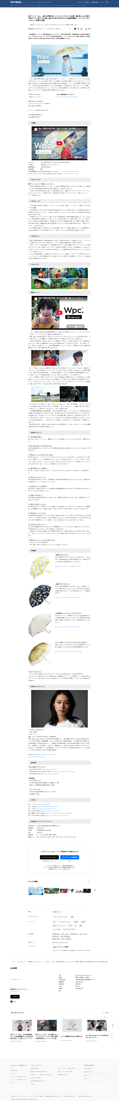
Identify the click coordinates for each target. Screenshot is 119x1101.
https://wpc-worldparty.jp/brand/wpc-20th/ (67, 96)
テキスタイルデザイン (69, 929)
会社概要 (13, 1096)
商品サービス (57, 912)
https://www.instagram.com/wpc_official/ (48, 806)
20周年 (83, 922)
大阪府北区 (55, 936)
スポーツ (84, 5)
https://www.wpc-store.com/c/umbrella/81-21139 (67, 626)
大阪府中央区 (56, 938)
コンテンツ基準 (33, 1096)
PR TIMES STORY (34, 1068)
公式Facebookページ (89, 1068)
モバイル (25, 5)
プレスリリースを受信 (83, 2)
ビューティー (45, 5)
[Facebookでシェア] (78, 28)
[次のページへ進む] (95, 890)
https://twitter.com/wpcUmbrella (42, 804)
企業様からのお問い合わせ (69, 1096)
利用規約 (41, 1096)
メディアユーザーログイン (49, 857)
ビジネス (72, 5)
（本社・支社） (65, 934)
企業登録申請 (94, 2)
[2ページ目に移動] (105, 1017)
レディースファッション (60, 917)
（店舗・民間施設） (65, 936)
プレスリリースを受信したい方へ (18, 1076)
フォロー (15, 996)
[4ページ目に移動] (90, 881)
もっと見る (106, 1012)
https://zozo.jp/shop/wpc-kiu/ (51, 773)
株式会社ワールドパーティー (35, 961)
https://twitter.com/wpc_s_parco (52, 811)
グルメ (79, 5)
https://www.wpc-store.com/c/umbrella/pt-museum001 (68, 651)
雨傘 (80, 925)
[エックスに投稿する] (75, 28)
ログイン (102, 2)
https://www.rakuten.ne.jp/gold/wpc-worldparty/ (63, 771)
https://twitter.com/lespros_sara (38, 756)
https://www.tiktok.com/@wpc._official (46, 808)
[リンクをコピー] (89, 28)
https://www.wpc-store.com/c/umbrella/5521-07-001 (68, 566)
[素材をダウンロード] (86, 28)
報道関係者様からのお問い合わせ (53, 1096)
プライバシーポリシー (22, 1096)
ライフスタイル (64, 5)
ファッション (54, 5)
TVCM (70, 925)
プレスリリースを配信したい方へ (18, 1079)
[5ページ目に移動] (108, 1017)
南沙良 (76, 922)
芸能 (72, 917)
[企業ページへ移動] (15, 980)
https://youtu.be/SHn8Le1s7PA (70, 171)
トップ (13, 961)
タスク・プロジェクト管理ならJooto (66, 1068)
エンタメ (37, 5)
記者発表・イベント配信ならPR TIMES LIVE (40, 1074)
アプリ (32, 5)
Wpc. (54, 922)
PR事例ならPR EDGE (63, 1074)
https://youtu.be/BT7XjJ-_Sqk (71, 173)
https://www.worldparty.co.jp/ (60, 942)
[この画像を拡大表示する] (35, 891)
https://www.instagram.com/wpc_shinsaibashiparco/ (59, 813)
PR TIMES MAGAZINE (35, 1078)
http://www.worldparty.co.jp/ (83, 975)
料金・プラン (14, 1073)
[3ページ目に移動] (89, 881)
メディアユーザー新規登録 (69, 857)
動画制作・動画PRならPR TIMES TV (38, 1071)
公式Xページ (87, 1075)
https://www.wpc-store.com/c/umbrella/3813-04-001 (68, 597)
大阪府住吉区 (56, 934)
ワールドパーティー (65, 922)
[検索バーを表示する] (107, 2)
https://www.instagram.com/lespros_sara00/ (45, 754)
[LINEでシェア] (81, 28)
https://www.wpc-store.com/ (50, 769)
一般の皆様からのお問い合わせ (85, 1096)
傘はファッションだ (59, 925)
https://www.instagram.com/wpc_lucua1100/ (57, 815)
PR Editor (32, 1084)
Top (12, 5)
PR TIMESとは (14, 1070)
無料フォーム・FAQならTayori (65, 1071)
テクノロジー (18, 5)
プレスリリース (22, 961)
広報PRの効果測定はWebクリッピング (39, 1081)
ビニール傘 (56, 929)
